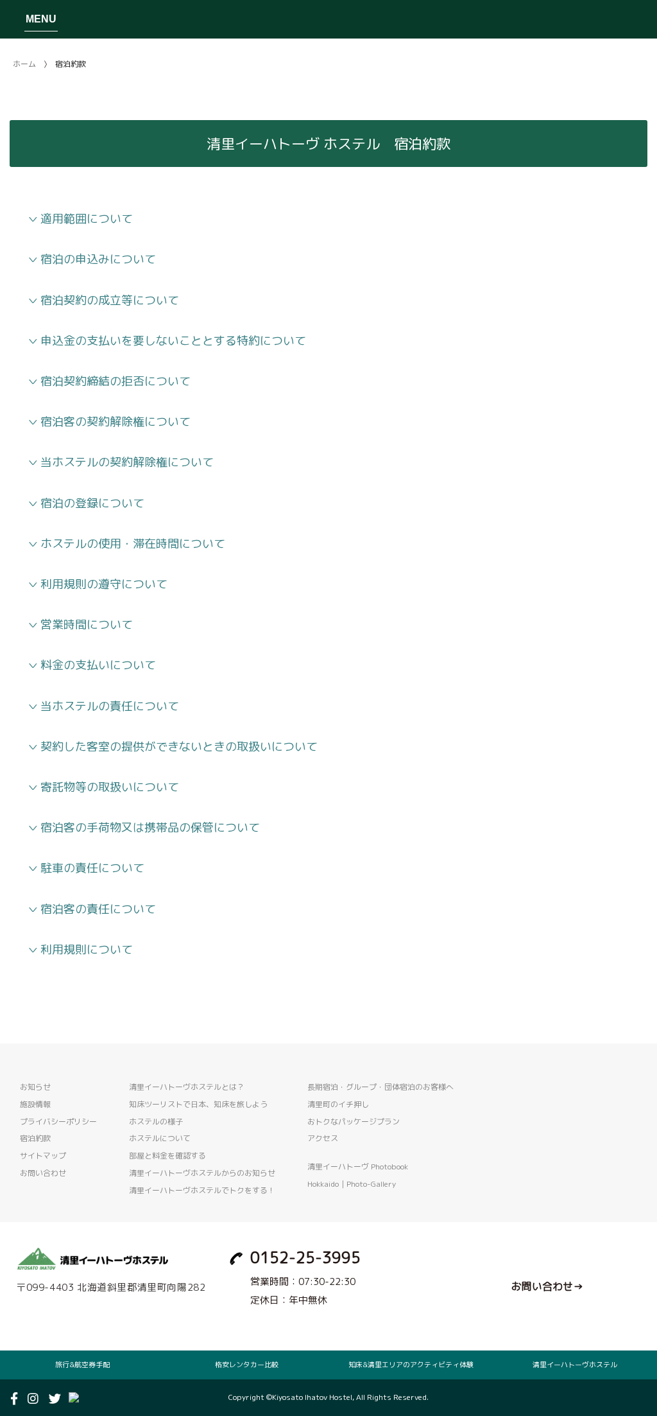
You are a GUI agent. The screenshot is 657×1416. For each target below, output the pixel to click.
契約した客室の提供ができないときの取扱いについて (179, 747)
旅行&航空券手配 (82, 1364)
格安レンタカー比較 (246, 1364)
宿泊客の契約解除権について (115, 422)
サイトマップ (43, 1155)
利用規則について (86, 949)
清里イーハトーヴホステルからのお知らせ (202, 1172)
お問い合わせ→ (547, 1286)
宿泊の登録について (92, 503)
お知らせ (35, 1086)
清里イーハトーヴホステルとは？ (186, 1086)
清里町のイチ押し (338, 1104)
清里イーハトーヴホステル (575, 1364)
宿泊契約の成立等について (109, 300)
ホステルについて (160, 1138)
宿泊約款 (35, 1138)
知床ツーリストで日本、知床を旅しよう (198, 1104)
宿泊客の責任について (98, 909)
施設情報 (35, 1104)
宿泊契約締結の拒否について (115, 381)
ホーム (24, 63)
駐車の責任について (92, 868)
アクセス (322, 1138)
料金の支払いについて (98, 665)
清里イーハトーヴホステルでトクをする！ (202, 1190)
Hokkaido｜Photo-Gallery (351, 1183)
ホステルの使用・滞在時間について (132, 544)
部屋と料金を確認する (167, 1155)
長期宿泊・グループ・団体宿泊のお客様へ (380, 1086)
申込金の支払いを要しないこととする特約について (173, 341)
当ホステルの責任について (109, 706)
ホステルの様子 (156, 1121)
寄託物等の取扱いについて (109, 787)
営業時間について (86, 624)
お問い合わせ (43, 1172)
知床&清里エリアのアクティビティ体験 (411, 1364)
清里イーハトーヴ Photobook (357, 1166)
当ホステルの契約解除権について (127, 462)
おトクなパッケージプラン (353, 1121)
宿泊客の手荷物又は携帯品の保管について (150, 827)
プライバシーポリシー (58, 1121)
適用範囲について (86, 219)
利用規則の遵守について (103, 584)
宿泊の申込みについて (98, 259)
